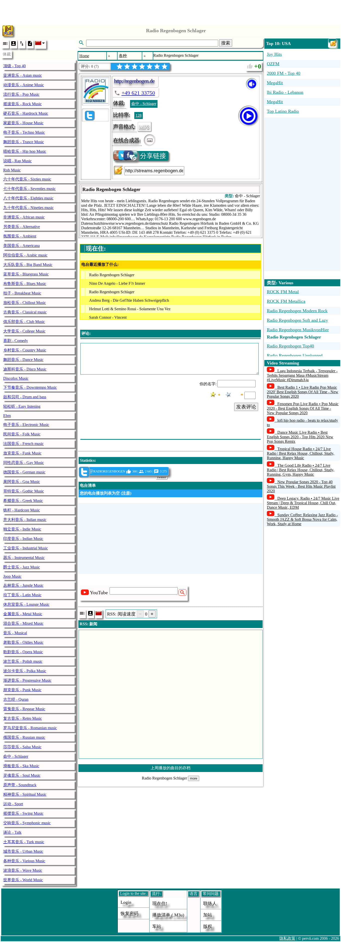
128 (139, 115)
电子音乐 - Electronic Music (26, 424)
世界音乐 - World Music (23, 880)
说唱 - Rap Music (17, 161)
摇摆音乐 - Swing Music (23, 813)
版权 (207, 926)
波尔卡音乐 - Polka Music (24, 671)
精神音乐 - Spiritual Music (24, 794)
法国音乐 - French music (23, 444)
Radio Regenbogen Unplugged (295, 355)
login (126, 902)
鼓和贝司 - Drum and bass (24, 397)
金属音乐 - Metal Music (22, 614)
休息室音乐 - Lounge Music (26, 604)
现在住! (159, 903)
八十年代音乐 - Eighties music (28, 198)
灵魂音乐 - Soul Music (21, 775)
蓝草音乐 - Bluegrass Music (26, 274)
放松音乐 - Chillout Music (24, 302)
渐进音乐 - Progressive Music (27, 680)
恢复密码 (130, 913)
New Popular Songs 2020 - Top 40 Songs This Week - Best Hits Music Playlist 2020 (301, 486)
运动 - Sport (13, 804)
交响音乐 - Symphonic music (27, 823)
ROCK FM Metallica (286, 301)
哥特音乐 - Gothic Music (23, 491)
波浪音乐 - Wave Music (22, 870)
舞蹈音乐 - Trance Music (23, 142)
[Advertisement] (170, 11)
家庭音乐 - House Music (23, 123)
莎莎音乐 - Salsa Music (22, 747)
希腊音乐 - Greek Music (23, 500)
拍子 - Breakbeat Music (22, 293)
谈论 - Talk (12, 832)
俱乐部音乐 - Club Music (24, 322)
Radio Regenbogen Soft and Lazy (297, 320)
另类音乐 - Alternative (21, 226)
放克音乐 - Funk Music (22, 453)
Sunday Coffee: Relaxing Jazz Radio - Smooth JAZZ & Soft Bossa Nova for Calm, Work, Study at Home (302, 519)
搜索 (225, 43)
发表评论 (246, 407)
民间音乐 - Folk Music (21, 434)
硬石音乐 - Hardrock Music (25, 113)
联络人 (210, 903)
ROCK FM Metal (283, 291)
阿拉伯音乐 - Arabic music (25, 255)
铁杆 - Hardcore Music (21, 510)
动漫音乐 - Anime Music (23, 85)
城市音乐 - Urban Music (23, 851)
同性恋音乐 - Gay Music (23, 462)
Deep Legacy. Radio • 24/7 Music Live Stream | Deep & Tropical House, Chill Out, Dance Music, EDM (303, 503)
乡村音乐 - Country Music (24, 350)
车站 (156, 926)
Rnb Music (12, 170)
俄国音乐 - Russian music (24, 737)
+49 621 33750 (138, 93)
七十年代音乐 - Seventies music (29, 188)
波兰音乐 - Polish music (22, 661)
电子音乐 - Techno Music (24, 132)
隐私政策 (287, 938)
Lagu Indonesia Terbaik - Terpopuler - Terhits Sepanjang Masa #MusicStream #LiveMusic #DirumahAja (302, 375)
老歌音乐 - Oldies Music (23, 642)
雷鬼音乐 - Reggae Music (24, 709)
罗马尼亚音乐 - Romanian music (30, 728)
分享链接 (153, 156)
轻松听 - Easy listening (21, 406)
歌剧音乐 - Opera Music (23, 652)
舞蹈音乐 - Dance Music (23, 360)
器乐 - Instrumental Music (24, 558)
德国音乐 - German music (24, 472)
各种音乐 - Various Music (24, 861)
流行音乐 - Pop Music (21, 94)
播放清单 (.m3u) (168, 915)
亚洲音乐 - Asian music (22, 75)
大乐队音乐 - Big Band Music (27, 264)
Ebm (7, 416)
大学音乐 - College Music (24, 331)
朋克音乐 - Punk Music (22, 690)
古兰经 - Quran (15, 699)
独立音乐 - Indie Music (22, 529)
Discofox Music (15, 378)
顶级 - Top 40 (14, 66)
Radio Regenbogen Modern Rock (297, 310)
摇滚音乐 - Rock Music (22, 104)
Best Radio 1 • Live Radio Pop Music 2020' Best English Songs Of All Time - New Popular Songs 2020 (302, 391)
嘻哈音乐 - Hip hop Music (24, 151)
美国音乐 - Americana (21, 246)
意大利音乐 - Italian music (24, 520)
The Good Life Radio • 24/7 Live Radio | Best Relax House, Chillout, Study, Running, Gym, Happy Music (300, 469)
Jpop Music (12, 576)
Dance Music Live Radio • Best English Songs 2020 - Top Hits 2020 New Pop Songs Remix (300, 437)
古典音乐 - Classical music (25, 312)
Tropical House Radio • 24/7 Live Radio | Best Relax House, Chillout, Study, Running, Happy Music (300, 453)
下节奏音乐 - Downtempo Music (30, 387)
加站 (207, 915)
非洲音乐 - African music (24, 217)
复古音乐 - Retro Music (22, 718)
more (193, 778)
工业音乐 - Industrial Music (25, 548)
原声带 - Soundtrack (19, 785)
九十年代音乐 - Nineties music (28, 208)
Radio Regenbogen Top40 (290, 346)
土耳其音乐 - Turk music (23, 842)
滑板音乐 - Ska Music (21, 766)
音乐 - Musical (15, 633)
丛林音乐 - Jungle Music (23, 585)
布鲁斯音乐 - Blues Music (24, 284)
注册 (126, 493)
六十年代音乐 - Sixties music (27, 179)
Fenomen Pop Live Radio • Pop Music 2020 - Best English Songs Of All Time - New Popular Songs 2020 (303, 408)
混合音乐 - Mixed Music (23, 623)
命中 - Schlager (15, 756)
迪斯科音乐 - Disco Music (24, 369)
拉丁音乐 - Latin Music (22, 595)
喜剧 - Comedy (15, 340)
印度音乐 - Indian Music (23, 538)
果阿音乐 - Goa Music (21, 482)
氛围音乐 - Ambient (19, 236)
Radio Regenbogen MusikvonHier (298, 329)
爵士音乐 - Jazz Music (21, 567)
